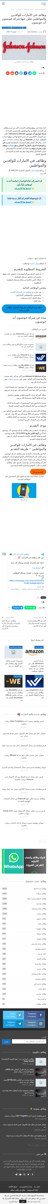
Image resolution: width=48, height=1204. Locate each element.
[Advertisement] (24, 101)
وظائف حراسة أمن (40, 984)
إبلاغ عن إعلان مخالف (17, 1190)
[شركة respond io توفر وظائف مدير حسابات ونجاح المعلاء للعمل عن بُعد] (41, 358)
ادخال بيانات (42, 989)
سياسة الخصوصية (26, 1187)
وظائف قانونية (41, 959)
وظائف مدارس (41, 994)
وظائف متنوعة (41, 934)
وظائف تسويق (41, 919)
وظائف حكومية (41, 929)
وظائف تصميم (41, 969)
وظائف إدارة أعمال (17, 27)
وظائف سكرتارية (40, 964)
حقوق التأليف (12, 1187)
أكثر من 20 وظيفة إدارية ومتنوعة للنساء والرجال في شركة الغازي (37, 623)
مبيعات (11, 145)
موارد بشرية (34, 263)
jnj (38, 597)
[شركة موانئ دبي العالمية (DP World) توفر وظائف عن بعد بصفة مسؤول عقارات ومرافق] (41, 1083)
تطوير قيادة (35, 170)
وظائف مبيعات (41, 914)
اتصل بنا (37, 1187)
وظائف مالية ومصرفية (39, 909)
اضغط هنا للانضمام (23, 188)
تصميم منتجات (13, 379)
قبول (22, 1201)
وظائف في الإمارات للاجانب (20, 292)
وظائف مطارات (41, 1004)
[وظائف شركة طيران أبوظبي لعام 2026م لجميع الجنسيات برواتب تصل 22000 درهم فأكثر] (41, 1072)
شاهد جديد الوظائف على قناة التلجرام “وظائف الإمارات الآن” (24, 308)
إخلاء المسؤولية (32, 1190)
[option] (24, 776)
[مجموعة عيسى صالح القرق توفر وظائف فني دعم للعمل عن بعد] (41, 347)
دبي (25, 27)
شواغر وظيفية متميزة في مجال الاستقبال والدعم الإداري (24, 767)
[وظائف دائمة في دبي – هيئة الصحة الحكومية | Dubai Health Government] (41, 1062)
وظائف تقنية (42, 924)
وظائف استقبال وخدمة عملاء (36, 899)
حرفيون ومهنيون (40, 949)
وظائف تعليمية (41, 939)
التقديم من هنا (38, 472)
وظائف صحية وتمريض (39, 944)
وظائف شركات (6, 27)
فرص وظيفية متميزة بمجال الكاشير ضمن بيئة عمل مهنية (24, 789)
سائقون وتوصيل (40, 979)
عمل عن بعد (39, 647)
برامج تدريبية (42, 999)
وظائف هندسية (41, 904)
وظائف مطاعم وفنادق (39, 974)
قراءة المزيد (13, 1201)
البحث (44, 1037)
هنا (22, 499)
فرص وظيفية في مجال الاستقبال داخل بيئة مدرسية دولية (24, 745)
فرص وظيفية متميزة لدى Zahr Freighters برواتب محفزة (25, 1116)
